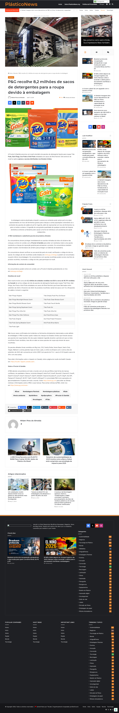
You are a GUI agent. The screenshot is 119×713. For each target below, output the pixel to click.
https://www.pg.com (49, 380)
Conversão (82, 563)
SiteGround (75, 706)
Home (81, 10)
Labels (81, 602)
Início (60, 4)
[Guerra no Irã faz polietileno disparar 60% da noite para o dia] (87, 211)
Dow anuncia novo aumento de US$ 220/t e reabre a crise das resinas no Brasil (43, 10)
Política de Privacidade (90, 4)
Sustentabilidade (84, 536)
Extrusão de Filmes (84, 605)
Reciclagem (82, 569)
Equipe (97, 10)
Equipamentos (83, 587)
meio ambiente (19, 395)
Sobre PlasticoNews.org (72, 4)
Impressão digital (84, 593)
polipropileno (47, 395)
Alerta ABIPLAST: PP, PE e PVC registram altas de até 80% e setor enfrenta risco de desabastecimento (102, 222)
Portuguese (100, 1)
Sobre (91, 10)
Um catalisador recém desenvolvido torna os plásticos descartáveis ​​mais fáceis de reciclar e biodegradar (17, 495)
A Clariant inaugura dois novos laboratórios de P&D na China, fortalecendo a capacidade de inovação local (104, 186)
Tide (48, 399)
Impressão (82, 578)
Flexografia (82, 581)
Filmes (81, 575)
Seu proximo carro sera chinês (41, 15)
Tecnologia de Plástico (86, 542)
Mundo (103, 10)
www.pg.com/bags (51, 255)
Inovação (82, 560)
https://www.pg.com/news (19, 385)
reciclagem (38, 399)
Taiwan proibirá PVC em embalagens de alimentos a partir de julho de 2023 (40, 493)
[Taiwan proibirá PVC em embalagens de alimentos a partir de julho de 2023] (41, 484)
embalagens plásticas (52, 391)
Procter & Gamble (62, 395)
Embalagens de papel (85, 608)
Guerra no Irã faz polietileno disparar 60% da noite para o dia (102, 211)
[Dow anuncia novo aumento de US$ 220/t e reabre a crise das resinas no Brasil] (87, 112)
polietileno (33, 395)
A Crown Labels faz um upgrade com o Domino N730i (89, 173)
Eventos (81, 557)
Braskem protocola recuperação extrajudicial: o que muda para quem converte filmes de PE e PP (23, 559)
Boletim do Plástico (85, 590)
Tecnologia (110, 10)
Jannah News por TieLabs (44, 706)
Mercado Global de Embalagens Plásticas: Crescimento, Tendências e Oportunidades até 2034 (102, 235)
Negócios (82, 539)
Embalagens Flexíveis (85, 554)
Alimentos (82, 548)
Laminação (82, 572)
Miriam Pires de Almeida (18, 97)
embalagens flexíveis (31, 391)
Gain (65, 391)
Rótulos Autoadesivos (85, 611)
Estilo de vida (83, 599)
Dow (17, 391)
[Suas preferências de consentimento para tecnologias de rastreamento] (116, 710)
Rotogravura (83, 584)
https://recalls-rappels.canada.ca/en (22, 362)
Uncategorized (83, 596)
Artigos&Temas (83, 551)
